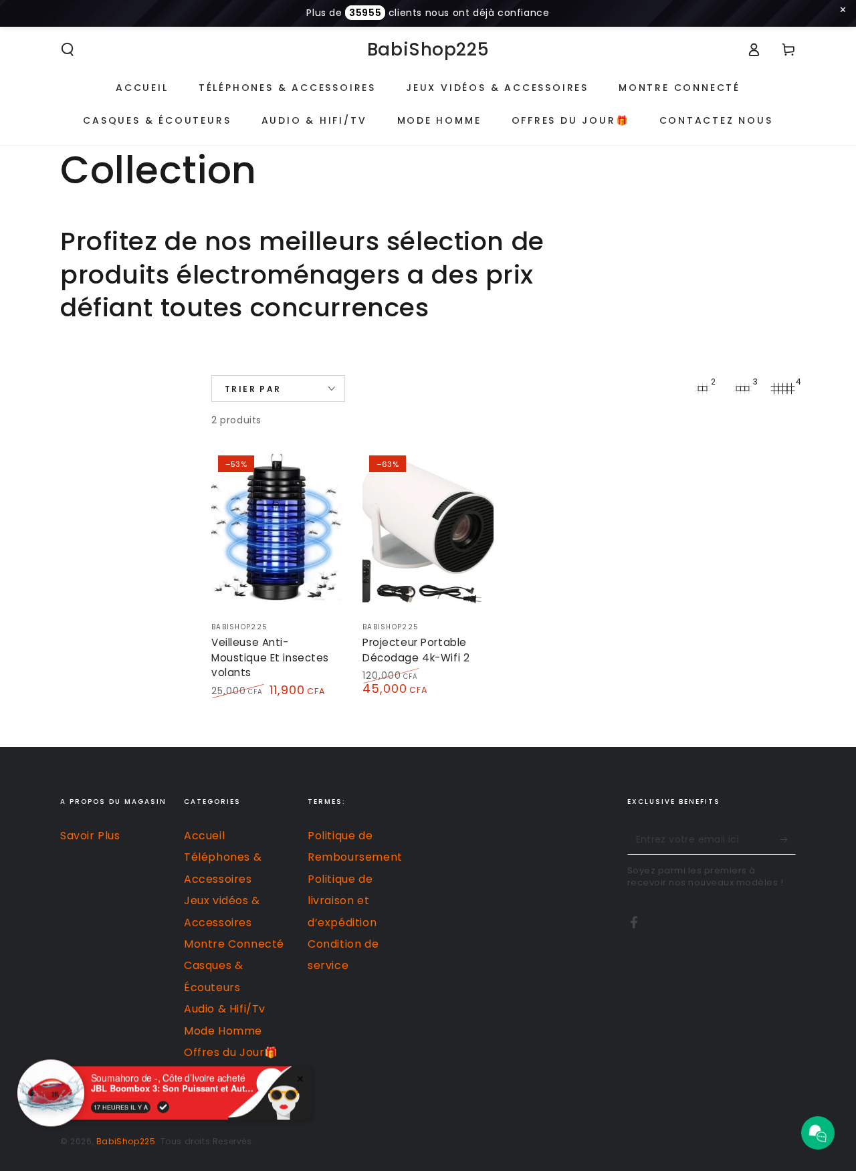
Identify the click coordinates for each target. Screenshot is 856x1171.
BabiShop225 (126, 1141)
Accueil (204, 835)
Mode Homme (223, 1031)
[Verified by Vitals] (163, 1107)
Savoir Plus (90, 835)
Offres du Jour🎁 (231, 1052)
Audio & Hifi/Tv (224, 1009)
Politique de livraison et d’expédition (342, 900)
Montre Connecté (234, 944)
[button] (67, 49)
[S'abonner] (788, 839)
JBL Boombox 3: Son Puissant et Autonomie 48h (174, 1088)
